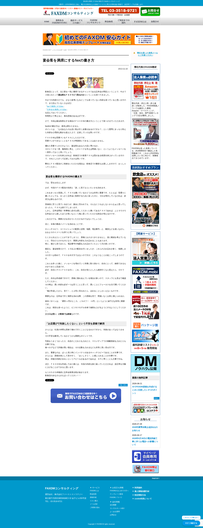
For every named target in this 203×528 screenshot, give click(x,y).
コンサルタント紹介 (117, 508)
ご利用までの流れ (123, 21)
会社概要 (113, 505)
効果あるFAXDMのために (59, 21)
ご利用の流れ (95, 507)
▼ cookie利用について (142, 499)
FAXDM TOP (47, 50)
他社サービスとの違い (76, 21)
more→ (156, 398)
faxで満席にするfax (55, 106)
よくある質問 (115, 511)
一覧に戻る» (123, 385)
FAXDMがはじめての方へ (119, 491)
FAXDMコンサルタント (93, 21)
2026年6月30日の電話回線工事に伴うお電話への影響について (145, 441)
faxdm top (46, 21)
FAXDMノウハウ (116, 497)
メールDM (93, 504)
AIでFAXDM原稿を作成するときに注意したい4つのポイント (144, 390)
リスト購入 (94, 501)
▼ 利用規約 (137, 488)
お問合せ (154, 21)
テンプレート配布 (116, 494)
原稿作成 (93, 497)
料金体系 (109, 21)
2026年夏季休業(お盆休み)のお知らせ (145, 428)
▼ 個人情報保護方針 (141, 491)
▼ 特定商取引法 (139, 495)
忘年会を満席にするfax (56, 110)
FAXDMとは (140, 21)
